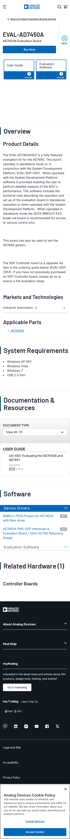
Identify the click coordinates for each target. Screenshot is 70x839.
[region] (35, 811)
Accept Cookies (35, 831)
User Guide (15, 65)
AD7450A (17, 331)
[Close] (65, 789)
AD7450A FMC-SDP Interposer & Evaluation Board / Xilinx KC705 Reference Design (34, 533)
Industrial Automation (20, 307)
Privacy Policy (11, 777)
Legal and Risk (12, 747)
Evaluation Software (46, 65)
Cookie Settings (35, 821)
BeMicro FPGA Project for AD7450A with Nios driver (34, 518)
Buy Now (29, 49)
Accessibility (10, 762)
